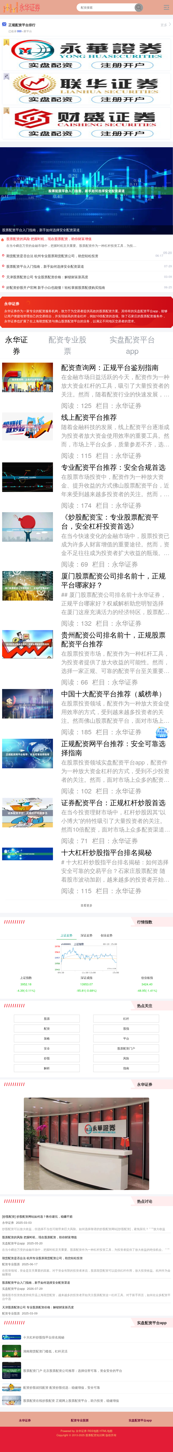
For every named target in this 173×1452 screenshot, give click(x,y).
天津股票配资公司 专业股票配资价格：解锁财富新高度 (47, 276)
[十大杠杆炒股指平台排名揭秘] (11, 1337)
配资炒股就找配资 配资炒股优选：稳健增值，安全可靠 (61, 1387)
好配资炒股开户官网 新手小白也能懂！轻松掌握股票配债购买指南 (55, 287)
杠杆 (126, 1018)
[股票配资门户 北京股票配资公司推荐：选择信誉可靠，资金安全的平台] (11, 1370)
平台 (126, 1038)
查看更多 (86, 905)
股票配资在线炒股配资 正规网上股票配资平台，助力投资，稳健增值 (71, 1400)
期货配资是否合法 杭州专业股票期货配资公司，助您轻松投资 (52, 255)
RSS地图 (93, 1431)
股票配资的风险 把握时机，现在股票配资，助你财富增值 (49, 238)
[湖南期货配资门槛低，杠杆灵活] (11, 1351)
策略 (47, 1038)
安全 (47, 1048)
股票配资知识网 (95, 1435)
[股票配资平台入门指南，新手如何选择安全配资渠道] (86, 190)
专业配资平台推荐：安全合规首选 (113, 467)
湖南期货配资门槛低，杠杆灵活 (45, 1351)
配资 (47, 1028)
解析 (47, 1068)
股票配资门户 (126, 1048)
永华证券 (25, 1420)
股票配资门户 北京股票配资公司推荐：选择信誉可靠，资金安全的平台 (72, 1370)
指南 (126, 1068)
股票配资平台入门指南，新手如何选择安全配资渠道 (41, 229)
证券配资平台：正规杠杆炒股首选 (113, 802)
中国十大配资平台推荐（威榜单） (113, 693)
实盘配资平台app (140, 1420)
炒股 (47, 1058)
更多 (164, 24)
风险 (126, 1058)
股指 (126, 1028)
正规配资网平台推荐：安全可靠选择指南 (113, 747)
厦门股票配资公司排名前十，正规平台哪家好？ (113, 579)
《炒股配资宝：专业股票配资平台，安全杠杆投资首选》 (110, 521)
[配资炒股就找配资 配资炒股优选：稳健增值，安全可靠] (11, 1387)
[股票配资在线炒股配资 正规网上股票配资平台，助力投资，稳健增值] (11, 1400)
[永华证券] (21, 7)
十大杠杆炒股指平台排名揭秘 (106, 852)
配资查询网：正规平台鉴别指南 (110, 367)
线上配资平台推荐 (89, 417)
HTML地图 (106, 1431)
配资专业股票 (80, 1420)
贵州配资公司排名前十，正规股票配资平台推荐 (113, 638)
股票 (47, 1018)
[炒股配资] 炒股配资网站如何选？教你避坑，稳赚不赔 (37, 1216)
